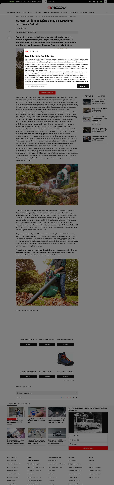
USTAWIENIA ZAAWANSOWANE (36, 86)
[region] (57, 68)
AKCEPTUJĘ (83, 86)
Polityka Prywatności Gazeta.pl (75, 81)
